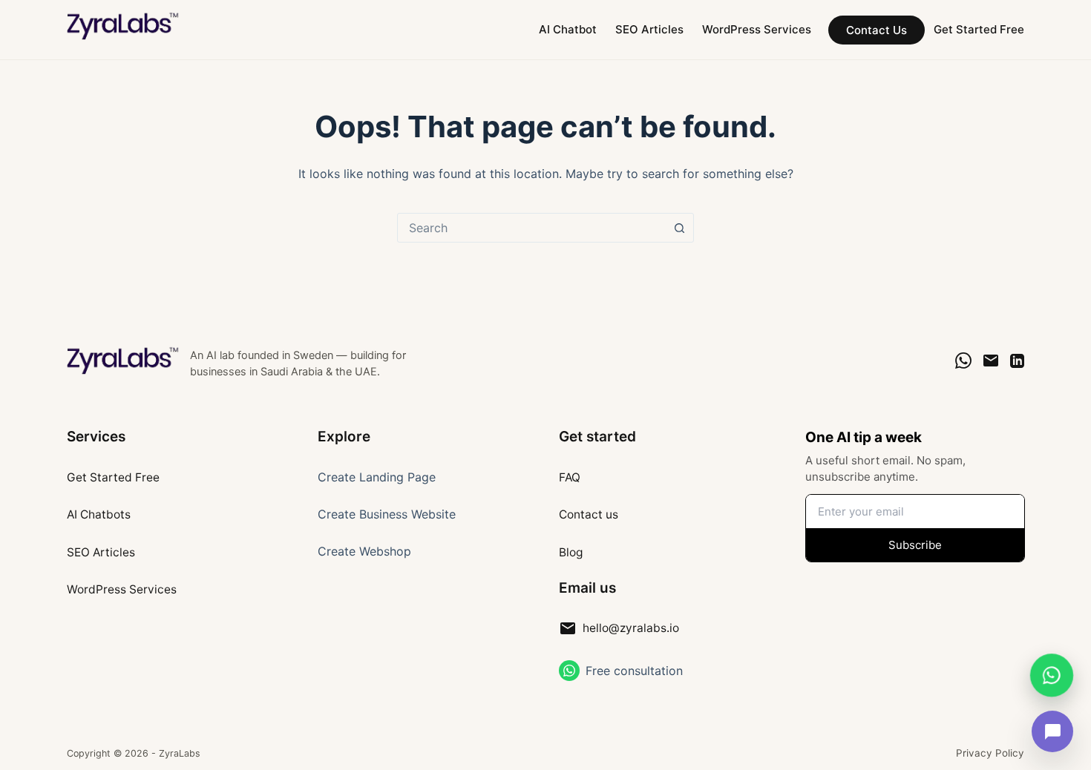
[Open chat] (1052, 731)
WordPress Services (756, 29)
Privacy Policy (990, 753)
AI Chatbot (568, 29)
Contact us (588, 514)
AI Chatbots (99, 514)
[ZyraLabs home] (124, 360)
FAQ (569, 477)
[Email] (991, 360)
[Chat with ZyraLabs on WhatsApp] (1051, 673)
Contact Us (876, 30)
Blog (571, 552)
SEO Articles (649, 29)
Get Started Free (979, 29)
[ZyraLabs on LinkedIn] (1017, 361)
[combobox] (531, 228)
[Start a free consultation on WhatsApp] (569, 670)
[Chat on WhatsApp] (963, 360)
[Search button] (679, 228)
